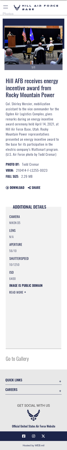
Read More (16, 292)
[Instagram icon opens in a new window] (33, 436)
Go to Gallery (17, 358)
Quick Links (13, 379)
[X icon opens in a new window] (43, 436)
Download (16, 187)
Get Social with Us (33, 406)
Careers (11, 389)
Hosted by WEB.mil (33, 445)
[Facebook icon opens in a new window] (23, 436)
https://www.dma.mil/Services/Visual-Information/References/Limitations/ (31, 342)
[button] (6, 7)
